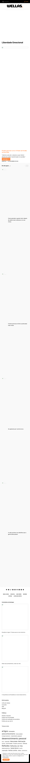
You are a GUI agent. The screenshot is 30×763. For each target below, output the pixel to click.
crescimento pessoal (16, 736)
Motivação (21, 741)
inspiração (7, 741)
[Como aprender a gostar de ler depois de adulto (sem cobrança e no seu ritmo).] (4, 220)
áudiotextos (24, 750)
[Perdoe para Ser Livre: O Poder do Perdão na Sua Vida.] (15, 98)
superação (5, 750)
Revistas (13, 594)
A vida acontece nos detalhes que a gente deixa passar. (17, 533)
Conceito (4, 704)
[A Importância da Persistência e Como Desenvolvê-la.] (15, 679)
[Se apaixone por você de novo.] (4, 429)
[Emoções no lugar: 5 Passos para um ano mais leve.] (15, 617)
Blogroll (4, 708)
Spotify (20, 748)
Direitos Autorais (6, 715)
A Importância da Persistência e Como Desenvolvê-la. (14, 694)
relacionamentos (6, 748)
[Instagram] (8, 589)
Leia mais (6, 159)
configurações (5, 757)
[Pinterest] (17, 589)
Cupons (10, 596)
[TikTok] (10, 589)
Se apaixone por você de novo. (16, 429)
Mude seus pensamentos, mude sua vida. (11, 663)
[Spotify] (23, 589)
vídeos (19, 750)
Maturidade (14, 741)
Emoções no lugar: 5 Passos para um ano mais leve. (13, 632)
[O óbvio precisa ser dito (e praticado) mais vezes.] (4, 324)
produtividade (9, 743)
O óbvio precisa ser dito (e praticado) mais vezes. (17, 324)
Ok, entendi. (6, 759)
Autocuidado (19, 734)
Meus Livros (6, 594)
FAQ (3, 706)
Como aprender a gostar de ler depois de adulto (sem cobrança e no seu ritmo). (17, 220)
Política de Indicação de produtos (11, 719)
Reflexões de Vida (16, 746)
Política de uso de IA (7, 721)
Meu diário (18, 594)
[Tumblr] (19, 589)
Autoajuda (12, 731)
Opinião (3, 743)
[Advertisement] (15, 24)
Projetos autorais (17, 743)
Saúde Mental (15, 748)
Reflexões (6, 746)
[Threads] (14, 589)
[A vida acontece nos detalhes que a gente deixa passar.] (4, 533)
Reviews (25, 594)
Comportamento (6, 736)
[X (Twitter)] (12, 589)
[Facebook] (6, 589)
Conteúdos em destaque (8, 602)
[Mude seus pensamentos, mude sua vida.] (15, 648)
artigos (5, 731)
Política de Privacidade (8, 717)
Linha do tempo (6, 703)
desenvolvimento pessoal (14, 738)
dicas (3, 741)
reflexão (25, 743)
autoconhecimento (8, 734)
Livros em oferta (18, 596)
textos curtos (12, 750)
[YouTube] (21, 589)
